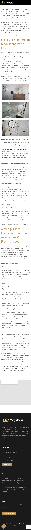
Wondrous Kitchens (22, 28)
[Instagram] (6, 508)
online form (6, 370)
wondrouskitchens (17, 523)
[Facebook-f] (3, 508)
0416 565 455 (16, 368)
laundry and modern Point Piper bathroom (13, 149)
